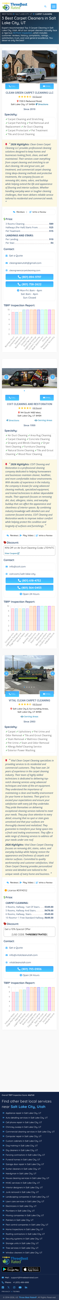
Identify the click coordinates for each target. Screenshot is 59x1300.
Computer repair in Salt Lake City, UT (23, 1136)
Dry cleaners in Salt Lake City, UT (21, 1150)
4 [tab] (32, 79)
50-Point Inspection (22, 33)
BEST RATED (7, 14)
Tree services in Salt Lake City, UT (21, 1248)
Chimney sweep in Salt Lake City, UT (23, 1127)
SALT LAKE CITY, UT (23, 14)
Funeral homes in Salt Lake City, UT (22, 1159)
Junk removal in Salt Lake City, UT (22, 1192)
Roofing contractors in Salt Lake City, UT (25, 1234)
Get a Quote (16, 255)
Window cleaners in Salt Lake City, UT (23, 1252)
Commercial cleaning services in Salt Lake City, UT (30, 1131)
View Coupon (11, 553)
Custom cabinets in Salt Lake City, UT (23, 1141)
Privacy (6, 1291)
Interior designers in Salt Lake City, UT (24, 1187)
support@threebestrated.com (24, 1277)
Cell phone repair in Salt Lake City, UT (23, 1122)
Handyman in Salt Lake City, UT (20, 1173)
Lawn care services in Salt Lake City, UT (24, 1201)
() (37, 96)
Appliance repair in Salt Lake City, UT (23, 1113)
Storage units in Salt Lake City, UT (22, 1243)
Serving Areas (45, 420)
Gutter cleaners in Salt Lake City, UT (23, 1168)
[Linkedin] (26, 1287)
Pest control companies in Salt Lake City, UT (26, 1224)
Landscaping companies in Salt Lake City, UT (27, 1196)
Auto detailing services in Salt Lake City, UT (26, 1117)
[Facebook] (3, 1287)
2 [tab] (26, 390)
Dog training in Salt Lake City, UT (21, 1145)
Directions (43, 104)
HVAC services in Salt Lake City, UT (22, 1182)
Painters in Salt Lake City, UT (19, 1220)
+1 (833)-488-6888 (21, 1282)
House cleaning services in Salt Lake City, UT (27, 1178)
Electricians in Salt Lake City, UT (20, 1206)
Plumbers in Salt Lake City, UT (20, 1210)
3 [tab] (30, 79)
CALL (13, 86)
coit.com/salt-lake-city (22, 573)
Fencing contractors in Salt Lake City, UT (25, 1155)
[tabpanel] (29, 66)
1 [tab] (25, 79)
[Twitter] (8, 1287)
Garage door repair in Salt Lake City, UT (24, 1164)
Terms (16, 1291)
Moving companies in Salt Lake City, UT (24, 1215)
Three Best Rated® (28, 1297)
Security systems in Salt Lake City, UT (23, 1238)
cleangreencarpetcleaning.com (24, 270)
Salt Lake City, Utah (28, 1106)
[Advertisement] (29, 1062)
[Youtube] (20, 1287)
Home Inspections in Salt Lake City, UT (24, 1229)
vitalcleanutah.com (20, 962)
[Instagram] (14, 1287)
